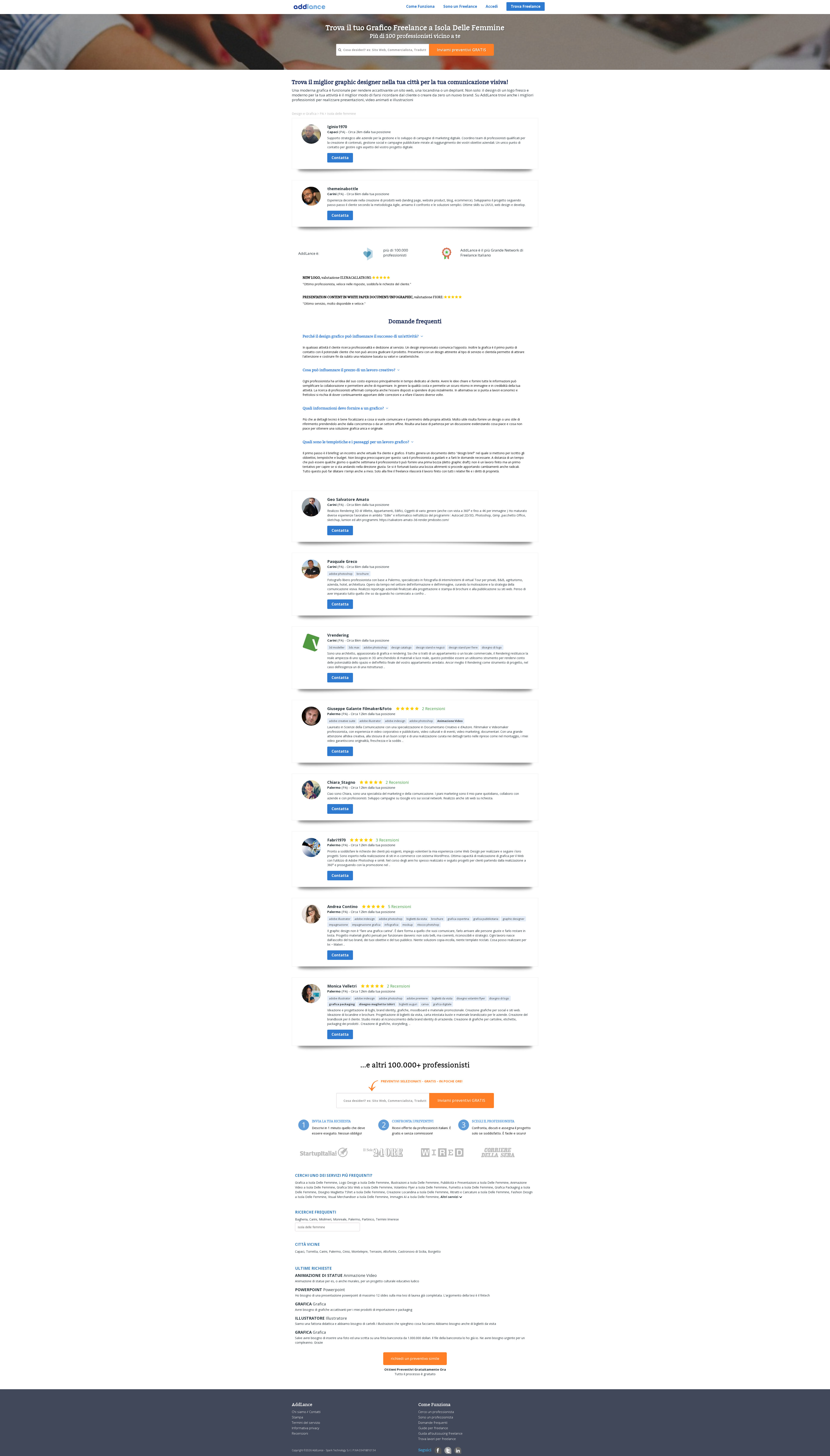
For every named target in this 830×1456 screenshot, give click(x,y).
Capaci (332, 132)
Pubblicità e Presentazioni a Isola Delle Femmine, (475, 1182)
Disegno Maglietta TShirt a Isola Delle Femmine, (352, 1192)
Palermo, (355, 1219)
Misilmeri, (326, 1219)
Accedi (492, 6)
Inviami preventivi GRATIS (461, 1100)
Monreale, (340, 1219)
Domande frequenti (432, 1422)
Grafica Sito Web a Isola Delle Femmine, (365, 1187)
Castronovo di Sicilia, (413, 1251)
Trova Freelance (525, 6)
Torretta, (312, 1251)
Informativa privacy (305, 1428)
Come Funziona (420, 6)
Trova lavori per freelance (437, 1439)
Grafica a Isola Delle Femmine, (317, 1182)
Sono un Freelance (460, 6)
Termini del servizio (306, 1422)
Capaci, (300, 1251)
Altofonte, (390, 1251)
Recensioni (300, 1433)
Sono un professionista (435, 1417)
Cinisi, (347, 1251)
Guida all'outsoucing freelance (440, 1433)
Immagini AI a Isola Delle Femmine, (415, 1197)
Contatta (340, 157)
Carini (332, 194)
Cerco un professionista (436, 1412)
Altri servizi (450, 1197)
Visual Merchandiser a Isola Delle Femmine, (359, 1197)
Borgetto (434, 1251)
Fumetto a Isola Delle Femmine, (472, 1187)
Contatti (315, 1412)
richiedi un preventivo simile (415, 1358)
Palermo (334, 714)
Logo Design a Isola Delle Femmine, (365, 1182)
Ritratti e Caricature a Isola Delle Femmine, (480, 1192)
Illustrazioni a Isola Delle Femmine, (416, 1182)
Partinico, (369, 1219)
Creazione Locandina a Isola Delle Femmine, (418, 1192)
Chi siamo (299, 1412)
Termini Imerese (387, 1219)
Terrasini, (376, 1251)
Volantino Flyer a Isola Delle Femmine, (421, 1187)
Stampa (297, 1417)
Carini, (314, 1219)
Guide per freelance (433, 1428)
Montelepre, (360, 1251)
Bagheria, (302, 1219)
